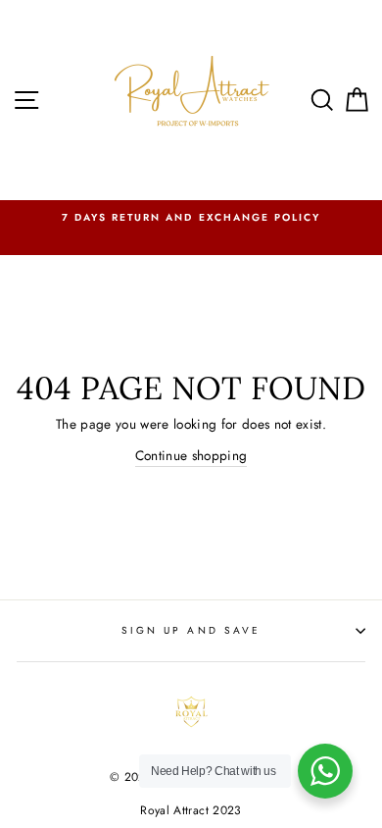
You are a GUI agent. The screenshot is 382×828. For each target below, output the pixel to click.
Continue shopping (191, 455)
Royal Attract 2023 (190, 810)
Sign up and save (191, 630)
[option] (191, 218)
